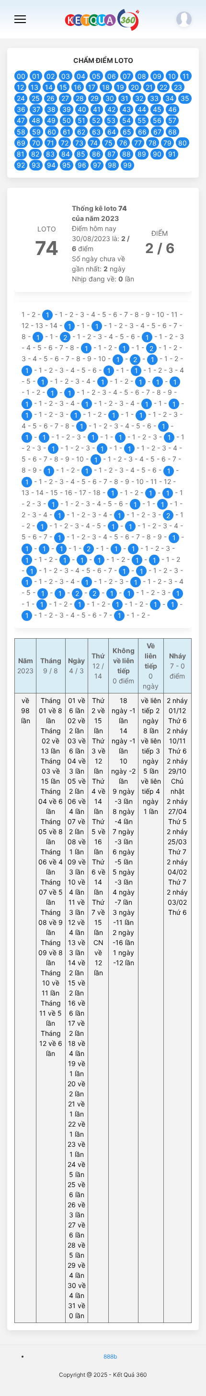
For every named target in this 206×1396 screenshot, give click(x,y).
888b (110, 1356)
